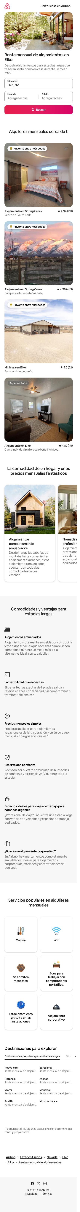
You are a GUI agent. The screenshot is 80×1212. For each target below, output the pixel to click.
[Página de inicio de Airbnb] (7, 6)
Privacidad (31, 1193)
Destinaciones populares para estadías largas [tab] (32, 1056)
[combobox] (38, 85)
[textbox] (21, 98)
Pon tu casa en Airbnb (56, 6)
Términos (46, 1193)
